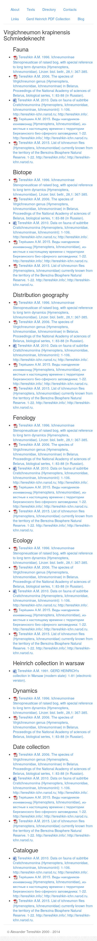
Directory (49, 9)
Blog (81, 18)
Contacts (70, 9)
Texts (31, 9)
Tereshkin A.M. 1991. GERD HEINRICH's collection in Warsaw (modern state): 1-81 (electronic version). (52, 675)
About (15, 9)
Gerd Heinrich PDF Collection (48, 18)
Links (15, 18)
